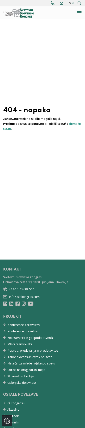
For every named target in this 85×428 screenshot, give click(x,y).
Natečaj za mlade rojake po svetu (31, 363)
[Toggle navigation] (79, 12)
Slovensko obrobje (20, 376)
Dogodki (13, 416)
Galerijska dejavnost (21, 382)
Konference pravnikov (22, 331)
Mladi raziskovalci (19, 344)
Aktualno (13, 409)
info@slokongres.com (24, 297)
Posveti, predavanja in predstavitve (32, 350)
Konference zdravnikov (23, 325)
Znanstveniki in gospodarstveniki (30, 337)
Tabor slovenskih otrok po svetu (30, 357)
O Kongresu (16, 403)
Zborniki (13, 422)
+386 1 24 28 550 (21, 289)
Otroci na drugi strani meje (26, 370)
